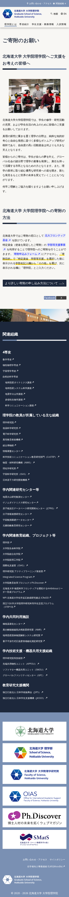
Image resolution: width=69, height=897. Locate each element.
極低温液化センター (13, 623)
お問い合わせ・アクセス (40, 3)
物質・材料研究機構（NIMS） (17, 462)
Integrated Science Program (17, 577)
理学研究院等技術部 (13, 658)
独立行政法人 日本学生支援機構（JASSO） (24, 698)
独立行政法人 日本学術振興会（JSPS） (22, 692)
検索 (56, 13)
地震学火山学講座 (14, 393)
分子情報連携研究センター (16, 513)
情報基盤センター (11, 451)
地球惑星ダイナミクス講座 (18, 382)
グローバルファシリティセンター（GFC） (24, 675)
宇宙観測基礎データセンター (17, 519)
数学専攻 (7, 359)
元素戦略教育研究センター (16, 525)
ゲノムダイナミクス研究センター (19, 502)
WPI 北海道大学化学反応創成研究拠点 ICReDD (26, 597)
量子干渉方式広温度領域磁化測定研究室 (23, 641)
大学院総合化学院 (11, 554)
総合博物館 (8, 445)
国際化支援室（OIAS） (14, 565)
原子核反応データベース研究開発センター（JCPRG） (29, 508)
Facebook (50, 297)
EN (65, 13)
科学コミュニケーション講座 (19, 405)
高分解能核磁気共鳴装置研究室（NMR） (23, 629)
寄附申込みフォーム (25, 254)
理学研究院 (8, 422)
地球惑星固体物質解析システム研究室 (21, 635)
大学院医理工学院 (11, 559)
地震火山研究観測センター (16, 496)
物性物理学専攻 (10, 365)
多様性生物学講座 (14, 399)
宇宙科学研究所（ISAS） (15, 473)
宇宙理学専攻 (9, 370)
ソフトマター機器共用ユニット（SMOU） (24, 669)
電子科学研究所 (10, 433)
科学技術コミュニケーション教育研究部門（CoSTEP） (30, 456)
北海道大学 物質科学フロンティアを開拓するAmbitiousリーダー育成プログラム (33, 590)
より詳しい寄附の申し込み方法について (31, 283)
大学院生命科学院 (11, 548)
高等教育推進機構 (11, 439)
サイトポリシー (57, 859)
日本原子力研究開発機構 (15, 479)
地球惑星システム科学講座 (18, 388)
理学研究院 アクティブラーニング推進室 (23, 571)
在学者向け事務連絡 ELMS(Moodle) (45, 866)
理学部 (6, 542)
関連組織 (60, 3)
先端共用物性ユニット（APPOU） (20, 663)
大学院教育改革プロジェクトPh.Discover (23, 582)
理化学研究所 (9, 468)
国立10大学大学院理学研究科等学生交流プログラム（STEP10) (28, 605)
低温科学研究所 (10, 428)
